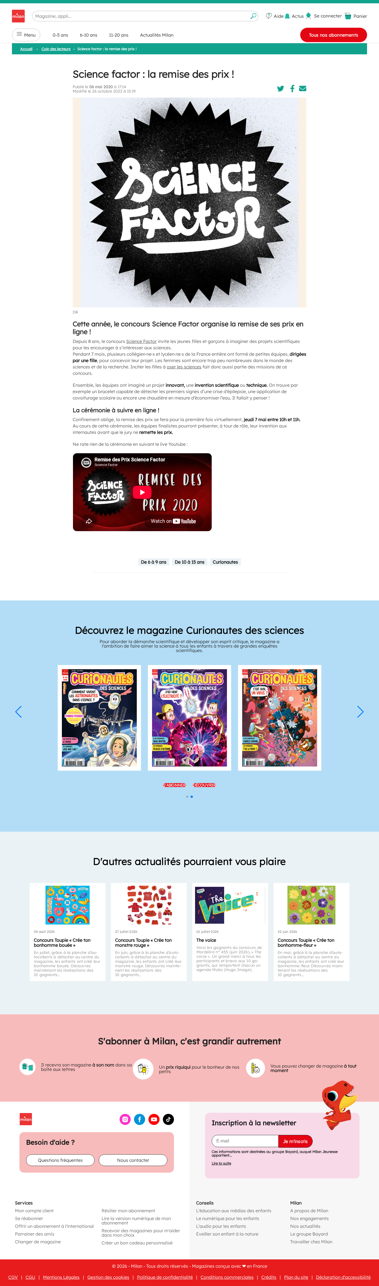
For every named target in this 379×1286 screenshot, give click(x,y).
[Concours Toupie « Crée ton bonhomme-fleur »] (311, 905)
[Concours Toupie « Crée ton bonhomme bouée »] (67, 905)
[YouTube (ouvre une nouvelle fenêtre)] (154, 1123)
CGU (30, 1277)
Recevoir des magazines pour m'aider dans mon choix (141, 1232)
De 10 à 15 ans (189, 562)
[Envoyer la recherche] (254, 16)
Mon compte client (34, 1210)
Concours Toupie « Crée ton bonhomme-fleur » (306, 942)
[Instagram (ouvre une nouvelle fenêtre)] (125, 1123)
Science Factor (141, 341)
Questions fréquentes (60, 1160)
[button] (18, 712)
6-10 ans (88, 35)
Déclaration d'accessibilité (343, 1277)
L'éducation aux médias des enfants (233, 1210)
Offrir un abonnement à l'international (54, 1226)
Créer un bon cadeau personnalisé (137, 1243)
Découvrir (204, 785)
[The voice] (230, 905)
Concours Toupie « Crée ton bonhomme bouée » (62, 942)
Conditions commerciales (227, 1277)
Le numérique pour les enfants (227, 1218)
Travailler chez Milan (311, 1241)
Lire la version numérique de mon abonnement (136, 1220)
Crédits (268, 1277)
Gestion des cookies (108, 1277)
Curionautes (225, 562)
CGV (13, 1277)
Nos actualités (305, 1226)
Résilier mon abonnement (128, 1210)
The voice (206, 940)
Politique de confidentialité (165, 1277)
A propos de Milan (309, 1210)
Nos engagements (309, 1218)
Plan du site (296, 1277)
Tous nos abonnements (333, 35)
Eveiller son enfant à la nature (227, 1234)
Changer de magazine (38, 1241)
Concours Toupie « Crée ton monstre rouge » (143, 942)
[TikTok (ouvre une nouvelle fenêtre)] (168, 1123)
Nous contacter (133, 1160)
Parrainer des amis (34, 1234)
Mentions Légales (61, 1277)
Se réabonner (29, 1218)
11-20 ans (118, 35)
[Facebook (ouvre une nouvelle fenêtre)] (139, 1123)
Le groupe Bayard (309, 1234)
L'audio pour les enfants (221, 1226)
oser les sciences (184, 367)
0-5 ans (60, 35)
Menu (30, 35)
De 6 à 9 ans (153, 562)
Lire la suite (221, 1163)
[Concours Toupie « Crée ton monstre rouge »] (149, 905)
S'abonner (174, 785)
